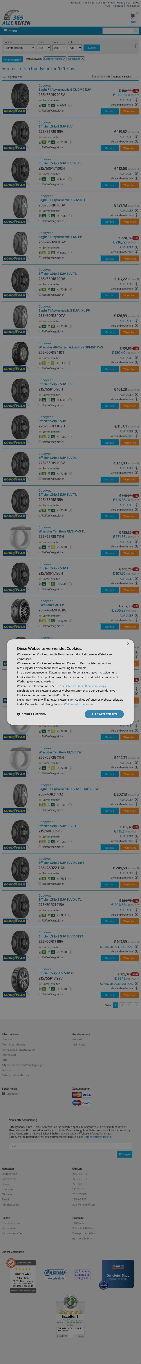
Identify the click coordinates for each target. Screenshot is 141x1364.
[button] (31, 714)
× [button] (128, 643)
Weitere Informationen (78, 704)
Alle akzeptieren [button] (104, 714)
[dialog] (70, 682)
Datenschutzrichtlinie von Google (86, 686)
